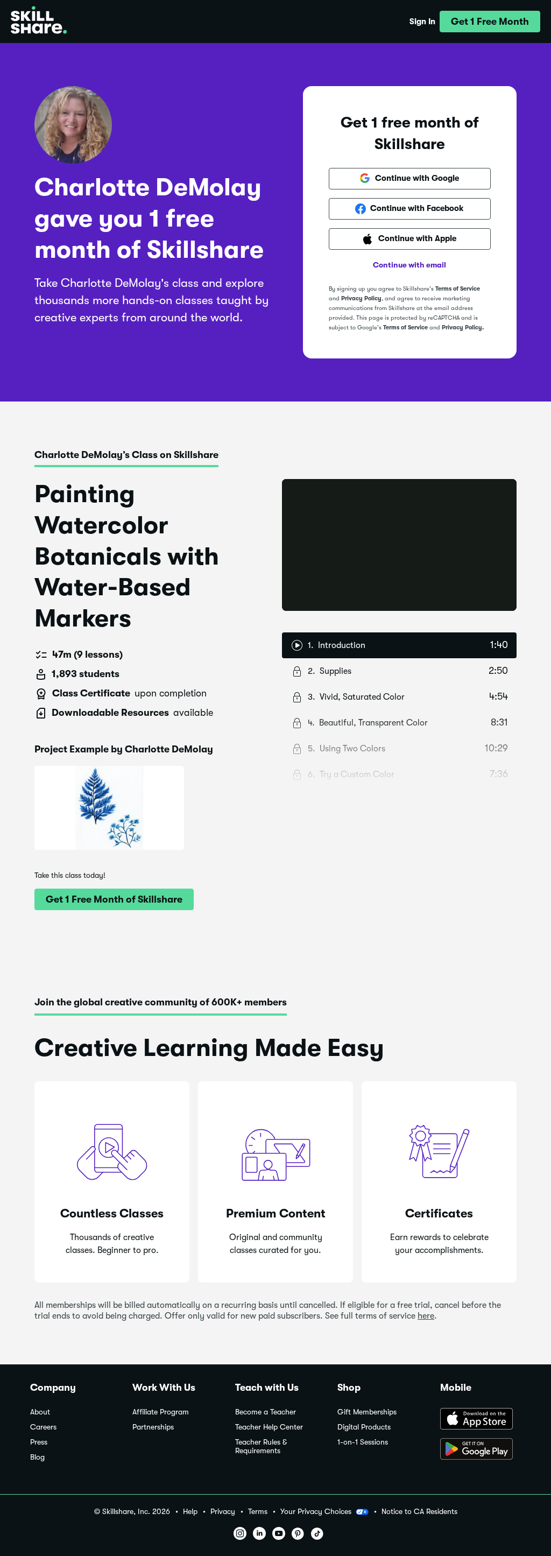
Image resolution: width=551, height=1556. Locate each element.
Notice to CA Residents (419, 1512)
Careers (43, 1427)
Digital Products (364, 1427)
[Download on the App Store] (480, 1420)
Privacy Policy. (463, 327)
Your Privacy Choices (315, 1511)
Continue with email (409, 264)
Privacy (222, 1512)
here (426, 1316)
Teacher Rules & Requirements (261, 1446)
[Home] (39, 21)
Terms (257, 1512)
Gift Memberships (367, 1412)
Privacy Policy (361, 298)
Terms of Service (457, 288)
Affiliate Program (160, 1412)
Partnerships (153, 1427)
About (40, 1412)
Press (38, 1442)
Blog (37, 1457)
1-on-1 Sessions (362, 1442)
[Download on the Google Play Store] (480, 1450)
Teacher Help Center (269, 1427)
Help (190, 1512)
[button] (490, 21)
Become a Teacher (265, 1412)
